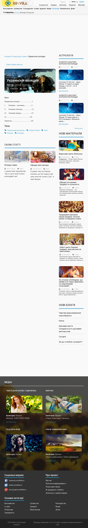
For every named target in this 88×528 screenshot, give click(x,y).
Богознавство (8, 8)
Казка (61, 321)
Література (55, 8)
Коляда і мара (10, 165)
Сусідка (62, 336)
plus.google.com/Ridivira (17, 490)
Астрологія (43, 5)
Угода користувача (53, 487)
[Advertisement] (44, 35)
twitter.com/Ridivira (15, 485)
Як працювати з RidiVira (54, 490)
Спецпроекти (9, 513)
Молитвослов (65, 8)
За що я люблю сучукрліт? (70, 342)
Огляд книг (30, 13)
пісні (45, 130)
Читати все (78, 128)
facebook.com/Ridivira (16, 480)
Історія (36, 8)
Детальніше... (12, 422)
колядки (21, 133)
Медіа (49, 8)
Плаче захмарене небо (56, 429)
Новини (54, 5)
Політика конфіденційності (56, 483)
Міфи (12, 13)
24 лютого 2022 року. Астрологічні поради (68, 96)
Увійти (81, 2)
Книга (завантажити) (14, 64)
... (71, 162)
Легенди (23, 13)
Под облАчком (13, 429)
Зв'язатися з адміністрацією (56, 493)
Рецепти (72, 5)
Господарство (28, 8)
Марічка (49, 391)
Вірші (8, 13)
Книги (17, 13)
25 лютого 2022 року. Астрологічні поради (68, 63)
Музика (19, 416)
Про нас (49, 480)
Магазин (81, 5)
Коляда (10, 133)
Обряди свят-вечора (39, 165)
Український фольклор (16, 130)
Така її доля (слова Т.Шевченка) (21, 391)
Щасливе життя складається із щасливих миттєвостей (70, 329)
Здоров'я (43, 8)
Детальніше (63, 91)
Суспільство (18, 8)
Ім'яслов (62, 5)
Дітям (73, 8)
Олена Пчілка (34, 130)
